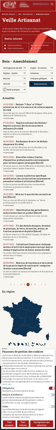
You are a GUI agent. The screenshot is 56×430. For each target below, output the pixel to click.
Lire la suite (9, 118)
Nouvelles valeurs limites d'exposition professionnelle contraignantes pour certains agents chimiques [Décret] (26, 160)
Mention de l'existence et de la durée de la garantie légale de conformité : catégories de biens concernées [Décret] (28, 266)
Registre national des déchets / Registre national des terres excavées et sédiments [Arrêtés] (25, 125)
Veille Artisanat (9, 14)
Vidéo (5, 406)
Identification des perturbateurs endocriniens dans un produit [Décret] (26, 211)
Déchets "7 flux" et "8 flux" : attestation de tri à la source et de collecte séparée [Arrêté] (28, 107)
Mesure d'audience (12, 394)
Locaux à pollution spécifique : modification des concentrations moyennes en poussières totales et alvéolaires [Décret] (26, 178)
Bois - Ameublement (25, 14)
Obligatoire (8, 388)
